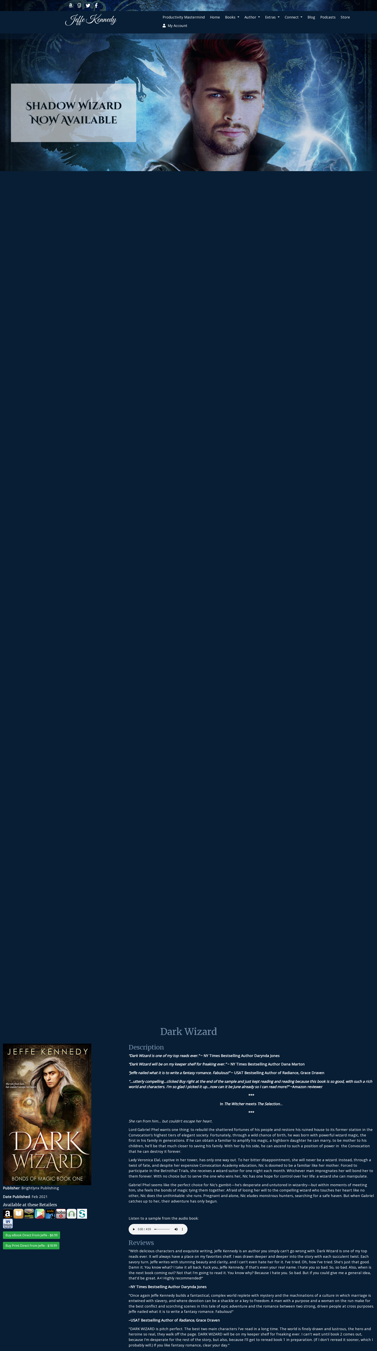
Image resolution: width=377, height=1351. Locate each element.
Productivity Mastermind (184, 17)
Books (230, 17)
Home (215, 17)
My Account (176, 25)
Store (345, 17)
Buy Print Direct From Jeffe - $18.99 (31, 1245)
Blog (311, 17)
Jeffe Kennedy (91, 20)
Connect (292, 17)
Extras (271, 17)
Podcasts (328, 17)
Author (250, 17)
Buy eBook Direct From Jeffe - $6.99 (31, 1235)
